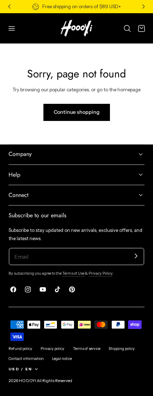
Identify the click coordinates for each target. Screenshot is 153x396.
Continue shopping (77, 112)
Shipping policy (122, 348)
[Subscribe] (136, 256)
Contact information (26, 358)
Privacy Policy (100, 273)
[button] (11, 28)
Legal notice (62, 358)
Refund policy (20, 348)
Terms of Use (73, 273)
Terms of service (86, 348)
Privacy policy (52, 348)
